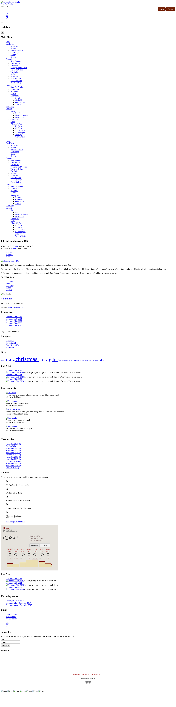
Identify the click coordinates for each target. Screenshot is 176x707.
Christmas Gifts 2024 (14, 319)
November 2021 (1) (13, 453)
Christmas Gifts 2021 (14, 325)
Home (8, 42)
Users (13, 111)
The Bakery (15, 72)
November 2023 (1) (13, 448)
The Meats (15, 65)
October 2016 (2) (12, 468)
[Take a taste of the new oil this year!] (11, 426)
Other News (20, 102)
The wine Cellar (17, 70)
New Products (16, 61)
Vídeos (18, 104)
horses (61, 360)
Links (13, 122)
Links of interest (12, 614)
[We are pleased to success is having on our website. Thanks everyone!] (11, 393)
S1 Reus (18, 126)
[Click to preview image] (10, 261)
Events (13, 57)
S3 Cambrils (20, 130)
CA (7, 13)
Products (9, 59)
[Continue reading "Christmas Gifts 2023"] (15, 381)
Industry (18, 135)
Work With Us (20, 137)
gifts (53, 359)
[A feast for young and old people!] (11, 418)
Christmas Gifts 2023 (14, 321)
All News (14, 91)
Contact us (15, 120)
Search (13, 94)
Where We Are (16, 124)
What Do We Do (17, 50)
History (13, 48)
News (8, 85)
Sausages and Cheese (19, 68)
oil (78, 360)
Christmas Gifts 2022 (14, 323)
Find (7, 4)
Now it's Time (16, 78)
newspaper (73, 360)
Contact (9, 109)
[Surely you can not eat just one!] (11, 401)
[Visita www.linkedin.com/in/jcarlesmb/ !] (88, 682)
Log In (17, 113)
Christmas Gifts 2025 (14, 317)
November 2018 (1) (13, 459)
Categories (15, 96)
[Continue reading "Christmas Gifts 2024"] (15, 377)
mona (67, 360)
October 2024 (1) (12, 446)
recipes (87, 360)
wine (101, 360)
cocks (8, 257)
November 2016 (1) (13, 466)
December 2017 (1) (13, 461)
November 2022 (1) (13, 450)
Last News (15, 89)
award (3, 360)
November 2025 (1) (13, 444)
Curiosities (19, 100)
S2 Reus (18, 128)
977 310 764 (11, 518)
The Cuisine (15, 63)
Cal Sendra (14, 246)
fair (47, 360)
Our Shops (15, 53)
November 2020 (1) (13, 455)
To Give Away (16, 81)
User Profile (19, 117)
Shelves (13, 74)
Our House (10, 44)
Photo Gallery (16, 83)
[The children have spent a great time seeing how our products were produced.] (13, 409)
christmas (9, 255)
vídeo (97, 360)
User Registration (21, 115)
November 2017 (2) (13, 463)
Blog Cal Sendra (17, 87)
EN (7, 18)
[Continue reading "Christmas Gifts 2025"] (15, 373)
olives (82, 360)
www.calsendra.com (15, 307)
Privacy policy (11, 619)
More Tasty (10, 107)
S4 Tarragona (20, 132)
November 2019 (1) (13, 457)
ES (7, 16)
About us (14, 46)
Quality (13, 55)
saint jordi (92, 360)
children (9, 252)
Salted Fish (15, 76)
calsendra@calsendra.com (15, 522)
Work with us (11, 617)
